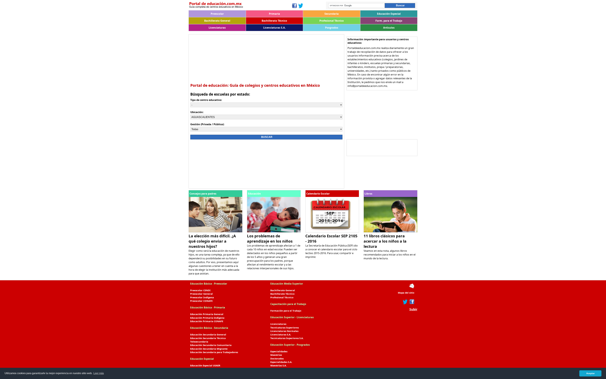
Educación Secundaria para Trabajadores (214, 352)
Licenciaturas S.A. (274, 27)
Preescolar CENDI (200, 290)
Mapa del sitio (406, 292)
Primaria (274, 13)
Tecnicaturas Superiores (284, 327)
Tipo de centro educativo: (206, 100)
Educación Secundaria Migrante (209, 348)
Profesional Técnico (331, 20)
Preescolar (217, 13)
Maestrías (276, 354)
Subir (413, 309)
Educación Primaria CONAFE (206, 321)
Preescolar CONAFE (201, 300)
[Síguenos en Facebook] (294, 5)
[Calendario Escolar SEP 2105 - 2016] (332, 231)
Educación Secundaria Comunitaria (211, 345)
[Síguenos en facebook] (411, 301)
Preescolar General (201, 293)
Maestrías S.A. (278, 365)
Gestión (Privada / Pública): (207, 124)
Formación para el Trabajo (285, 310)
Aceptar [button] (590, 373)
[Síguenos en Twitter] (300, 5)
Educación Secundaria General (208, 334)
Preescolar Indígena (202, 297)
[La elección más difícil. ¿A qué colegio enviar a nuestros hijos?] (215, 231)
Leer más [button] (98, 373)
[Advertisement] (266, 58)
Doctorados (277, 358)
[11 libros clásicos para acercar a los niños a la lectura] (390, 231)
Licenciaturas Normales (284, 331)
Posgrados (331, 27)
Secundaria (331, 13)
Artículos (389, 27)
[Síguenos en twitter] (405, 301)
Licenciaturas (217, 27)
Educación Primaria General (206, 314)
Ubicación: (197, 112)
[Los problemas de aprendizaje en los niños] (274, 231)
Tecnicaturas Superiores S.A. (286, 338)
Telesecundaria (199, 341)
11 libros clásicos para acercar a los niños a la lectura (385, 241)
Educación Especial (389, 13)
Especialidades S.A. (281, 362)
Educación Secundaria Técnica (208, 338)
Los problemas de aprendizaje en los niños (270, 238)
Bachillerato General (217, 20)
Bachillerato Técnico (274, 20)
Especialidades (278, 351)
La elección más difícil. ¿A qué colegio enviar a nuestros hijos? (212, 241)
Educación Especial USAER (205, 365)
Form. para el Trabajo (388, 20)
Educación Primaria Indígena (207, 317)
